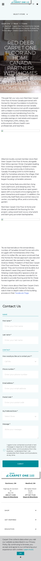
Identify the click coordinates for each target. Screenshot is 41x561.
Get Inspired (10, 520)
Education (9, 529)
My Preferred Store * (10, 411)
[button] (29, 4)
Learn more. (28, 550)
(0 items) (37, 4)
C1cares (24, 24)
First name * (7, 321)
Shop (7, 510)
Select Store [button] (19, 14)
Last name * (7, 335)
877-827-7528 (30, 495)
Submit (20, 464)
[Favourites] (33, 4)
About (15, 24)
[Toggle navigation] (3, 4)
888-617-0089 (11, 495)
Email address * (8, 383)
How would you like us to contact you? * (17, 356)
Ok (20, 553)
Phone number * (9, 369)
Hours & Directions (10, 497)
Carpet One (5, 24)
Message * (6, 424)
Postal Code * (7, 397)
